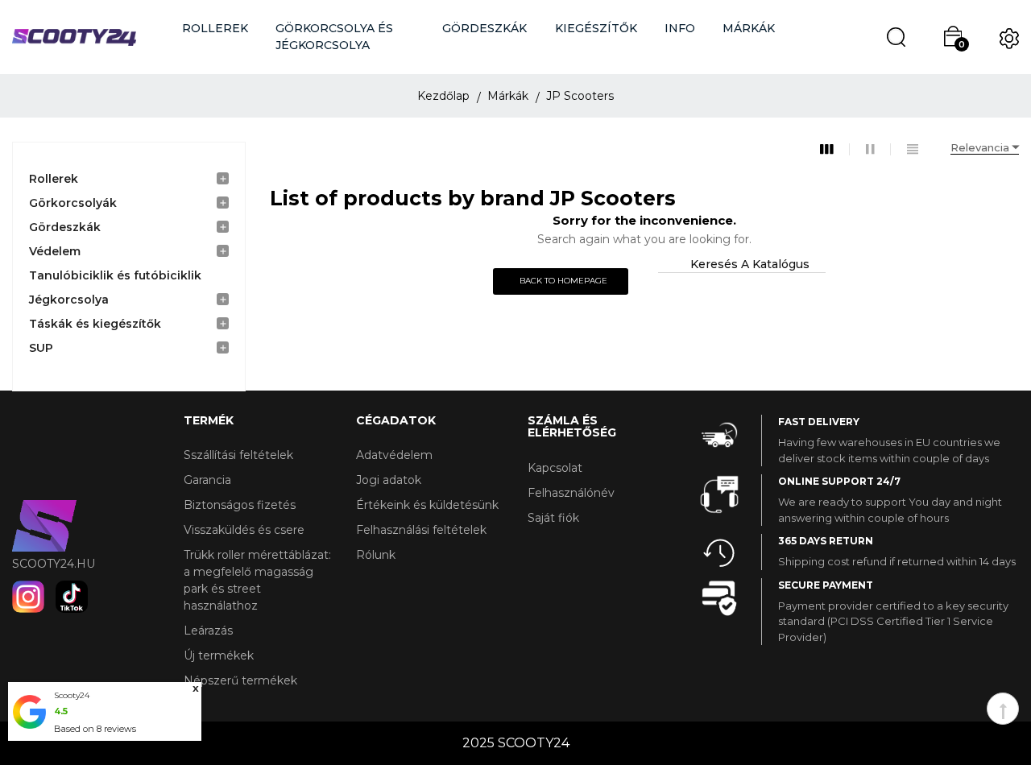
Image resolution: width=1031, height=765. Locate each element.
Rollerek (53, 178)
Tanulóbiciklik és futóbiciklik (115, 275)
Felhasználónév (571, 493)
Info (680, 28)
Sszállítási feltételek (238, 455)
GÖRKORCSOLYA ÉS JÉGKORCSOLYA (334, 36)
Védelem (55, 251)
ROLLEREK (215, 28)
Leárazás (208, 630)
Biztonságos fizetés (240, 505)
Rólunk (375, 555)
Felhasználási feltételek (421, 530)
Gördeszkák (65, 227)
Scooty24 (71, 695)
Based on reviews (95, 728)
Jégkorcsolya (69, 299)
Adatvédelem (394, 455)
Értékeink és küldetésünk (427, 505)
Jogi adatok (388, 480)
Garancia (207, 480)
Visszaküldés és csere (244, 530)
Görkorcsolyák (73, 202)
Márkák (749, 28)
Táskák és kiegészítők (95, 323)
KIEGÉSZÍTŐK (596, 28)
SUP (41, 347)
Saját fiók (553, 518)
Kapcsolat (555, 468)
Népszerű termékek (240, 680)
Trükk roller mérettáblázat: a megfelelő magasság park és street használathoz (257, 580)
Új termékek (219, 655)
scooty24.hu (53, 563)
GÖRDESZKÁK (484, 28)
